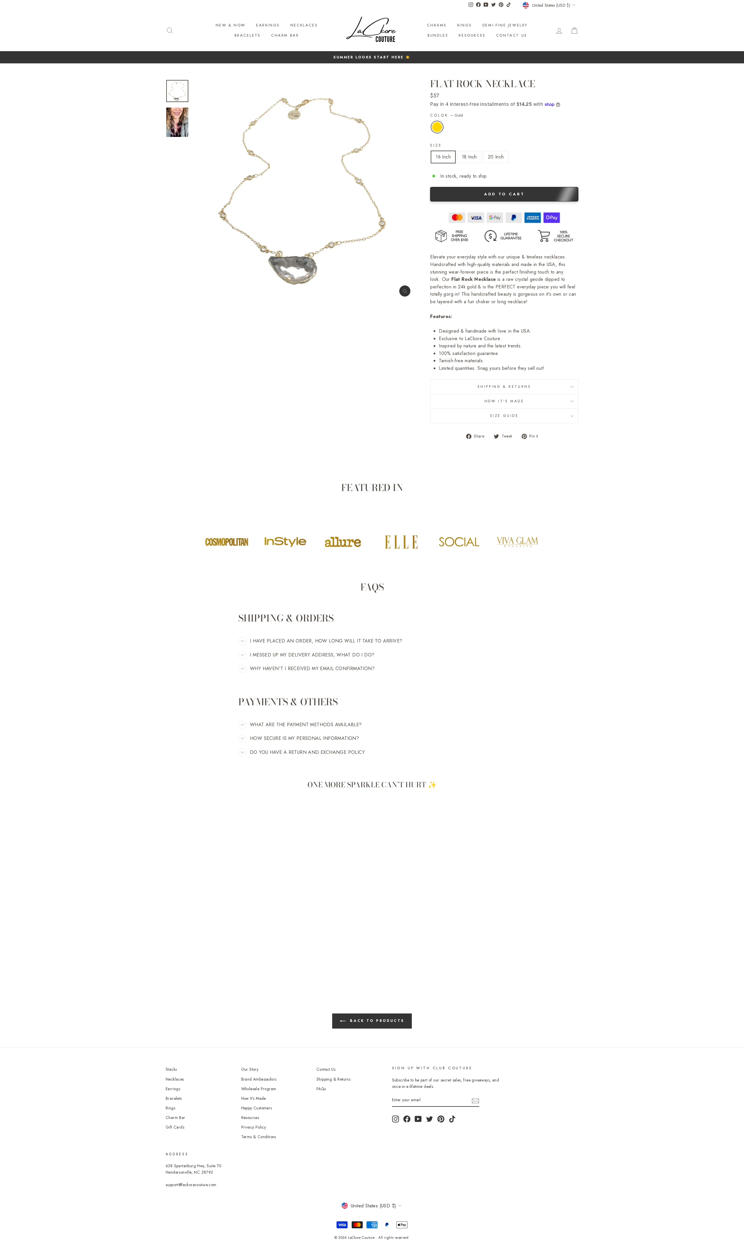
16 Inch (443, 157)
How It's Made (253, 1098)
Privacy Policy (253, 1127)
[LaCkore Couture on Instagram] (395, 1119)
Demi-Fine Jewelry (505, 25)
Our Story (250, 1069)
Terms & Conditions (258, 1137)
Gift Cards (175, 1127)
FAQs (321, 1089)
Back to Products (376, 1020)
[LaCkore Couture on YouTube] (418, 1119)
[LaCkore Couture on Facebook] (406, 1119)
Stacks (171, 1069)
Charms (437, 25)
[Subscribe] (475, 1100)
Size (436, 145)
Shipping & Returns (504, 386)
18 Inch (469, 157)
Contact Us (511, 35)
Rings (464, 25)
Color (446, 115)
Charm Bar (285, 35)
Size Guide (504, 415)
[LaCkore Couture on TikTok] (452, 1119)
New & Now (231, 25)
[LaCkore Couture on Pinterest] (440, 1119)
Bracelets (248, 35)
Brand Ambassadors (259, 1079)
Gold (437, 127)
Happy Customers (256, 1108)
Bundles (438, 35)
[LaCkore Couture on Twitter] (429, 1119)
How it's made (504, 401)
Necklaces (304, 25)
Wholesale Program (258, 1089)
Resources (472, 35)
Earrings (268, 25)
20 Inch (496, 157)
